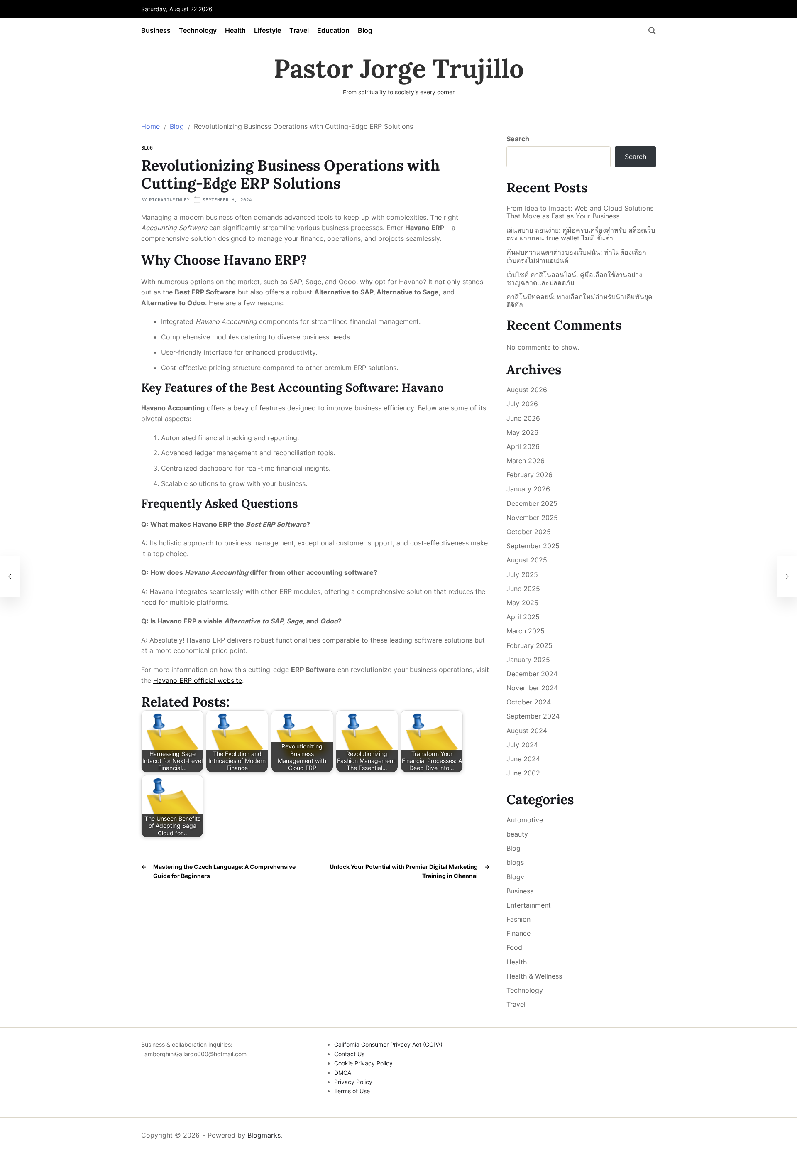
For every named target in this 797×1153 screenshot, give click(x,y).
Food (514, 947)
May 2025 (522, 603)
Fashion (518, 919)
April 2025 (523, 617)
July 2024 (522, 745)
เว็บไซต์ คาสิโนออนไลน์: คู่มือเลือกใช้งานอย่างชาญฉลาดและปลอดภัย (574, 279)
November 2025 (532, 517)
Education (333, 30)
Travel (299, 30)
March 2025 (525, 631)
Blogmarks (264, 1135)
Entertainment (528, 905)
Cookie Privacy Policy (363, 1063)
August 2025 (526, 560)
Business (156, 30)
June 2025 (523, 588)
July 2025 (522, 574)
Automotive (524, 820)
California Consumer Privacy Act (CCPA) (388, 1044)
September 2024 (533, 716)
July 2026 (522, 404)
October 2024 (528, 702)
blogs (515, 862)
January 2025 (528, 659)
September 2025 (533, 546)
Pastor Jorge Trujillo (399, 68)
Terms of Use (352, 1090)
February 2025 (529, 645)
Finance (518, 933)
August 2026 (526, 389)
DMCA (342, 1072)
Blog (365, 30)
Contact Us (349, 1053)
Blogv (515, 877)
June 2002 (523, 773)
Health (235, 30)
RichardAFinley (169, 200)
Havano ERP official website (197, 680)
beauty (517, 834)
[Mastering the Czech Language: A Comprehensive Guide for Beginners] (10, 576)
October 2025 (528, 531)
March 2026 (525, 460)
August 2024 (526, 730)
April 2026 (523, 446)
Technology (198, 30)
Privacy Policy (353, 1081)
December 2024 (531, 674)
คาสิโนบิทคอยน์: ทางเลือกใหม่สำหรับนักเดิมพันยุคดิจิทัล (579, 301)
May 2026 (522, 432)
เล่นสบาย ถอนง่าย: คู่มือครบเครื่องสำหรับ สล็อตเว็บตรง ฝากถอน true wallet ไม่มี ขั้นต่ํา (580, 234)
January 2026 (528, 489)
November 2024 (532, 688)
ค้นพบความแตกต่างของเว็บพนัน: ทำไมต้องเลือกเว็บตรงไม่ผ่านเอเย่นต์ (576, 256)
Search (517, 139)
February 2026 (529, 475)
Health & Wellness (534, 976)
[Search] (652, 31)
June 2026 (523, 418)
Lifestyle (267, 30)
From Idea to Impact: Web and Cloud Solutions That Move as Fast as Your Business (579, 212)
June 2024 (523, 759)
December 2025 (531, 503)
